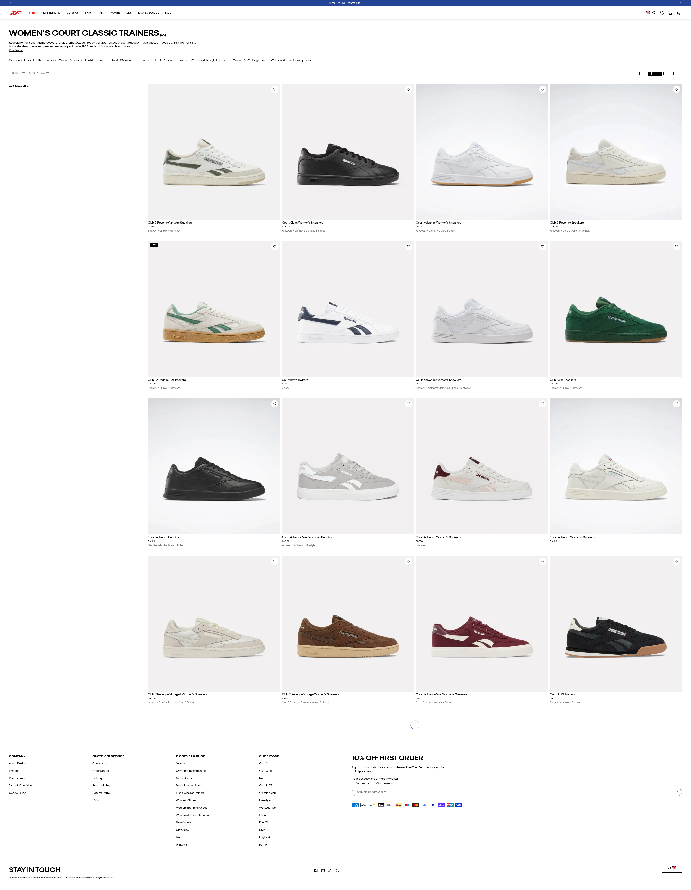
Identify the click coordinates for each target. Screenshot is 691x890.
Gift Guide (182, 830)
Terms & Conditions (21, 785)
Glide (262, 815)
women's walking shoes (250, 60)
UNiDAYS (181, 844)
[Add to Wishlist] (274, 89)
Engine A (264, 837)
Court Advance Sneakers (164, 537)
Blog (178, 837)
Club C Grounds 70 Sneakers (167, 380)
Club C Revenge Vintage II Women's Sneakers (177, 694)
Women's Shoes (320, 702)
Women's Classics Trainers (162, 702)
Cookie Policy (17, 793)
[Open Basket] (678, 13)
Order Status (100, 771)
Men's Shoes (184, 778)
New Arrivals (155, 545)
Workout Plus (267, 807)
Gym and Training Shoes (191, 771)
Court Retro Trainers (295, 380)
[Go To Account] (670, 13)
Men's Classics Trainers (190, 793)
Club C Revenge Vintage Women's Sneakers (310, 694)
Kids (129, 13)
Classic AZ (265, 785)
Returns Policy (101, 785)
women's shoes (70, 60)
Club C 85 (265, 771)
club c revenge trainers (170, 60)
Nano (262, 778)
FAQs (95, 800)
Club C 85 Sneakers (563, 380)
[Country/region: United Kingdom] (648, 12)
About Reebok (18, 763)
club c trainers (95, 60)
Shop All (152, 231)
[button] (10, 3)
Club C (263, 763)
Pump (263, 844)
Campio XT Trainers (562, 694)
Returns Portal (101, 793)
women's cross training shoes (292, 60)
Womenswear (384, 783)
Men (101, 13)
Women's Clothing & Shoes (310, 231)
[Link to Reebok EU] (16, 13)
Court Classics (424, 702)
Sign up (676, 792)
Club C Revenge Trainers (295, 702)
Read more (16, 50)
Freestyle (265, 800)
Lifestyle (310, 545)
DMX (262, 830)
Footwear (175, 231)
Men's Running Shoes (189, 785)
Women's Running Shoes (191, 807)
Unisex (163, 231)
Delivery (97, 778)
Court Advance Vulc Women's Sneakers (308, 537)
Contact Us (99, 763)
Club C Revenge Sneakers (567, 222)
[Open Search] (654, 13)
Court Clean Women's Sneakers (302, 222)
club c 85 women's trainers (129, 60)
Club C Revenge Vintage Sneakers (170, 222)
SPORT (89, 13)
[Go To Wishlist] (662, 13)
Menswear (362, 783)
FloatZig (264, 822)
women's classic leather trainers (32, 60)
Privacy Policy (17, 778)
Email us (14, 771)
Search (180, 763)
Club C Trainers (447, 231)
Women (115, 13)
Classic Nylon (267, 793)
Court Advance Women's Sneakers (438, 222)
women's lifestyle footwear (210, 60)
